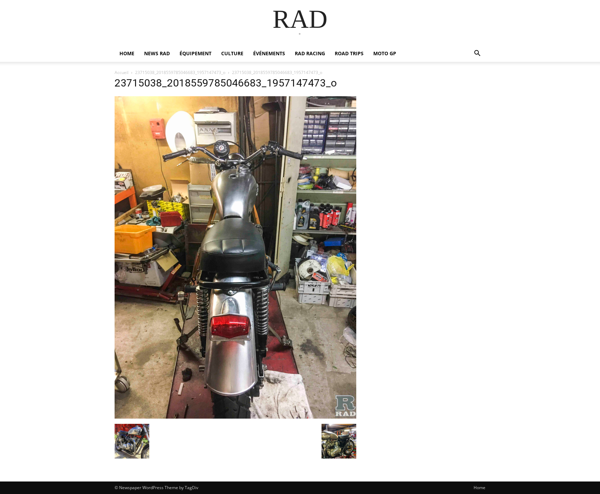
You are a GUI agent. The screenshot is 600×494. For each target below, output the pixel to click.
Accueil (121, 72)
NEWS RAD (157, 53)
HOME (126, 53)
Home (479, 488)
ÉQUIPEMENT (195, 53)
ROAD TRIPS (349, 53)
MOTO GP (384, 53)
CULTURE (232, 53)
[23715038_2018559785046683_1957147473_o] (235, 417)
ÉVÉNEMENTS (269, 53)
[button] (477, 54)
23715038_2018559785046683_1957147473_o (180, 72)
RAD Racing (310, 53)
